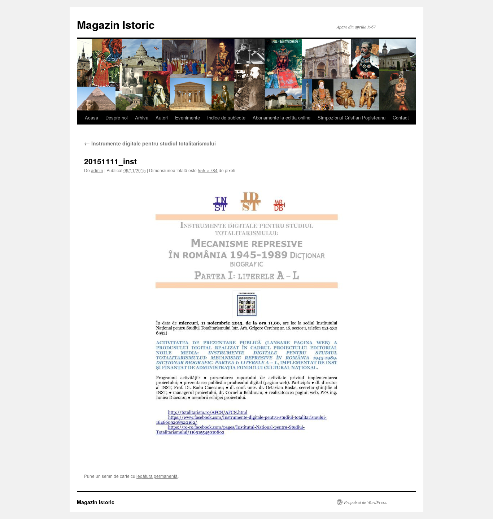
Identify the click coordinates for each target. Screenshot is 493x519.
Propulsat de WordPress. (365, 502)
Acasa (91, 117)
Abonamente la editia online (281, 117)
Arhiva (141, 117)
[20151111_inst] (246, 320)
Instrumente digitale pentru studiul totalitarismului (150, 143)
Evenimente (187, 117)
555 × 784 (208, 170)
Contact (401, 117)
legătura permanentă (157, 476)
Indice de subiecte (226, 117)
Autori (162, 117)
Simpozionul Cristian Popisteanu (351, 117)
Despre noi (116, 117)
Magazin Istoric (116, 24)
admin (97, 170)
